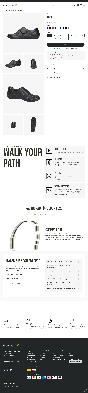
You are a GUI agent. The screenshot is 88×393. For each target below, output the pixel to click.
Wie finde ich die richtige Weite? (56, 58)
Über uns (42, 353)
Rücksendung (56, 357)
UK (84, 32)
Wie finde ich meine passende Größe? (56, 40)
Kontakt (55, 353)
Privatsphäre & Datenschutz (76, 359)
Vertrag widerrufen (75, 361)
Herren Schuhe (31, 355)
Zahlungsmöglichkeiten (59, 359)
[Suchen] (75, 5)
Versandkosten (54, 22)
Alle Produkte (14, 10)
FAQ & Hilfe (56, 361)
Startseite (5, 10)
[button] (85, 390)
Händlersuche (43, 355)
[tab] (35, 214)
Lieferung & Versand (58, 355)
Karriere (42, 361)
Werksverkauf (43, 357)
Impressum (72, 355)
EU (81, 32)
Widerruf (71, 357)
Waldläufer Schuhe (13, 386)
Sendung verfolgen (32, 361)
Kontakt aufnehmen (14, 283)
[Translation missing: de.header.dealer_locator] (78, 5)
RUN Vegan (30, 357)
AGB (70, 353)
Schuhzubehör (31, 359)
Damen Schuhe (31, 353)
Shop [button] (28, 351)
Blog (41, 359)
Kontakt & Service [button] (58, 351)
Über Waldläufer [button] (45, 351)
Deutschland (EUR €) (11, 383)
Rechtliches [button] (72, 351)
